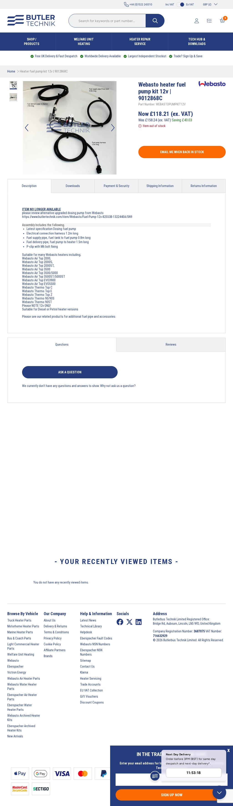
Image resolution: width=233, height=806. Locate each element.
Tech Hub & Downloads (196, 41)
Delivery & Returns (55, 626)
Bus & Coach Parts (19, 638)
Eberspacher (15, 666)
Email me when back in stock (182, 152)
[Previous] (26, 127)
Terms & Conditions (56, 632)
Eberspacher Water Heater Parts (19, 707)
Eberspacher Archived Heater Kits (21, 728)
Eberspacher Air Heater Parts (22, 697)
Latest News (88, 620)
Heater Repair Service (139, 41)
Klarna (84, 672)
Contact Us (87, 666)
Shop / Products (31, 41)
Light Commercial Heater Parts (23, 646)
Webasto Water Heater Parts (22, 687)
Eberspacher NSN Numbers (91, 652)
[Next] (112, 127)
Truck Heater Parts (19, 620)
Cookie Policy (52, 644)
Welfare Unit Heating (84, 41)
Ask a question (69, 372)
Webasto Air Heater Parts (23, 678)
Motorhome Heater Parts (23, 626)
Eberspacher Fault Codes (96, 638)
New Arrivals (15, 736)
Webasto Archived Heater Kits (23, 718)
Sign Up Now (171, 795)
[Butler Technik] (33, 20)
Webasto (13, 660)
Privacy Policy (52, 638)
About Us (50, 620)
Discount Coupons (92, 702)
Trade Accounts (90, 684)
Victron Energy (16, 672)
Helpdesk (86, 632)
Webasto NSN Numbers (95, 644)
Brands (48, 656)
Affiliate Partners (55, 650)
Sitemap (85, 660)
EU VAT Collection (91, 690)
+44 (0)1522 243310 (140, 4)
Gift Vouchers (89, 696)
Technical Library (91, 626)
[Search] (155, 20)
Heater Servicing (90, 678)
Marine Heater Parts (20, 632)
